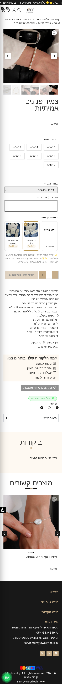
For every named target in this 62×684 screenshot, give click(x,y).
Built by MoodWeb (27, 681)
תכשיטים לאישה (24, 19)
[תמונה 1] (34, 552)
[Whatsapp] (42, 653)
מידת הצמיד (51, 139)
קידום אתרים (31, 677)
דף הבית (55, 19)
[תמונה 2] (32, 552)
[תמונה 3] (29, 552)
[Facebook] (56, 653)
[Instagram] (49, 653)
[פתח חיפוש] (19, 10)
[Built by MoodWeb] (42, 681)
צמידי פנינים (44, 23)
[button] (14, 10)
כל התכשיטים (42, 19)
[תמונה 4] (27, 552)
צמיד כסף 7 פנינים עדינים (40, 557)
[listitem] (57, 407)
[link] (7, 677)
